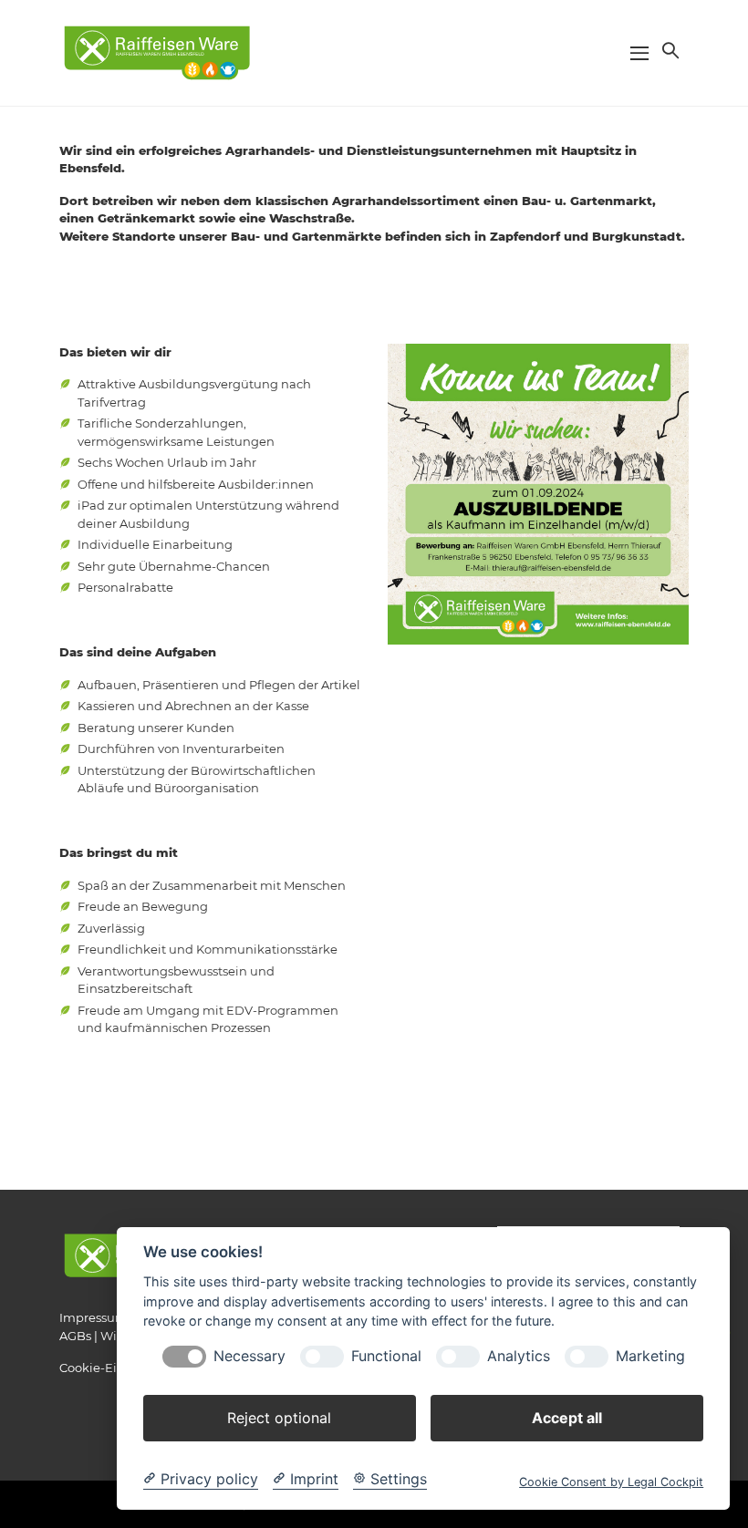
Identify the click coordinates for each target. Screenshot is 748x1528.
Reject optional (279, 1418)
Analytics (518, 1356)
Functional (386, 1356)
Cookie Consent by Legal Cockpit (611, 1482)
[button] (668, 50)
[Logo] (157, 52)
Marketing (650, 1356)
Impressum (93, 1317)
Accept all (567, 1418)
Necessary (249, 1356)
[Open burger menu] (639, 53)
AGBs (75, 1335)
